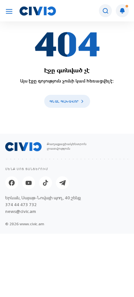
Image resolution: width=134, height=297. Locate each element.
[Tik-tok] (45, 182)
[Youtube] (28, 182)
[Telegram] (62, 182)
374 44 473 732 (21, 204)
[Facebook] (11, 182)
